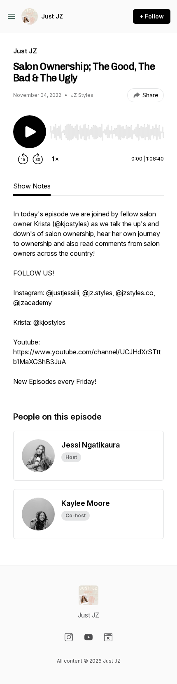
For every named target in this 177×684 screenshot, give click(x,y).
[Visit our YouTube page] (88, 637)
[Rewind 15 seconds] (23, 159)
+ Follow (152, 16)
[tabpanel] (88, 302)
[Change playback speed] (55, 159)
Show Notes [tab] (32, 186)
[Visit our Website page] (108, 637)
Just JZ (52, 16)
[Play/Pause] (29, 131)
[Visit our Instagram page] (69, 637)
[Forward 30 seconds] (38, 159)
